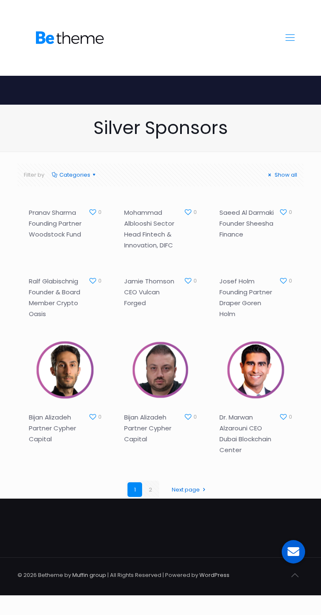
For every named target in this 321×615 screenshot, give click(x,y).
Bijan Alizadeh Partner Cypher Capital (52, 428)
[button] (293, 552)
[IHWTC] (70, 37)
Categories (74, 175)
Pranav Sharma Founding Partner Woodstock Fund (55, 223)
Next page (186, 490)
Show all (285, 175)
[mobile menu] (290, 38)
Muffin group (89, 575)
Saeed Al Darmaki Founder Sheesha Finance (246, 223)
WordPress (214, 575)
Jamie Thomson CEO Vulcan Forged (149, 292)
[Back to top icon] (294, 575)
